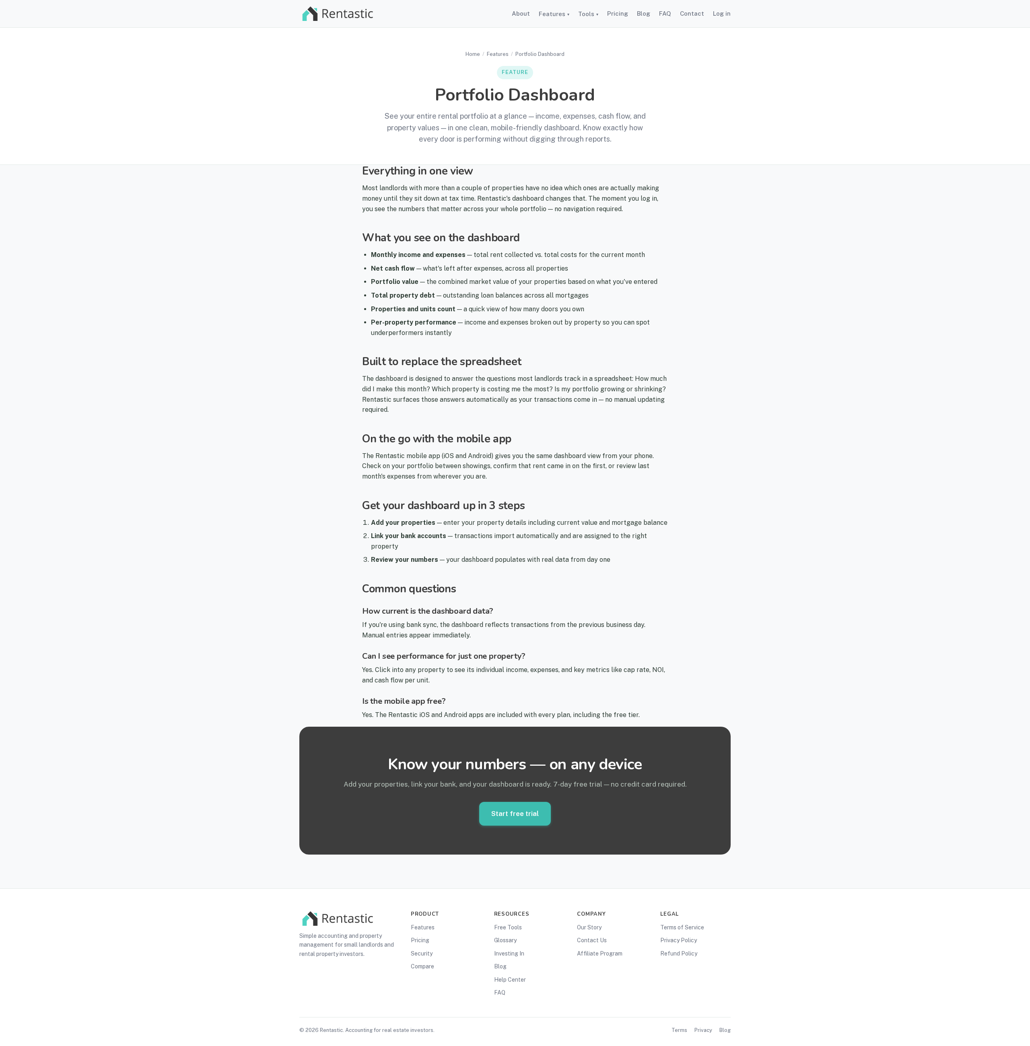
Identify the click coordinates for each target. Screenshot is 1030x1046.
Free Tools (508, 927)
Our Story (589, 927)
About (521, 13)
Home (473, 54)
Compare (422, 966)
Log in (722, 13)
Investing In (509, 953)
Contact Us (592, 940)
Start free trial (515, 814)
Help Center (510, 979)
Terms (679, 1030)
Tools (588, 13)
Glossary (505, 940)
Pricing (617, 13)
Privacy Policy (678, 940)
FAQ (665, 13)
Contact (692, 13)
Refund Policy (678, 953)
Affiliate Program (599, 953)
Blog (643, 13)
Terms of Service (682, 927)
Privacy (703, 1030)
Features (554, 13)
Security (422, 953)
